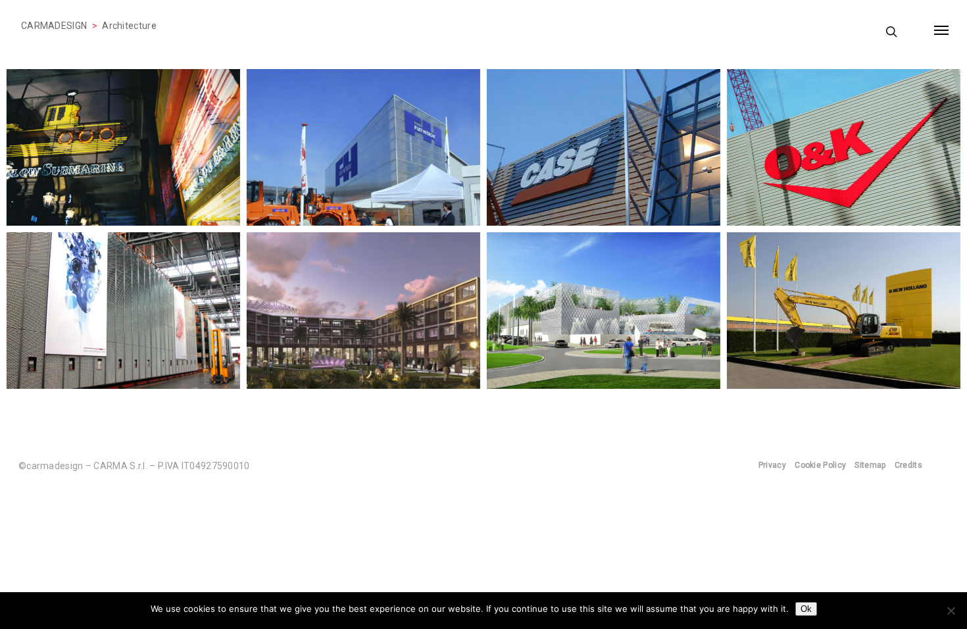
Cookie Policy (820, 465)
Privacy (772, 465)
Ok (806, 609)
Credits (908, 465)
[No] (950, 610)
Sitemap (870, 465)
